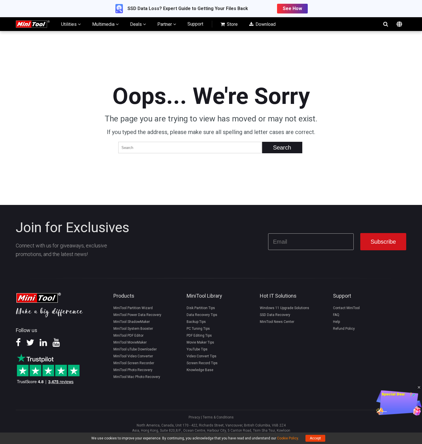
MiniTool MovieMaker (130, 342)
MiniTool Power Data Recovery (137, 315)
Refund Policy (344, 329)
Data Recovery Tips (202, 315)
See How (292, 8)
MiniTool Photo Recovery (132, 370)
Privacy (194, 417)
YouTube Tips (197, 349)
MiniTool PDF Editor (128, 336)
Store (232, 24)
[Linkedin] (43, 344)
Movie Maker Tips (200, 342)
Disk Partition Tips (201, 308)
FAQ (336, 315)
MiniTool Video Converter (133, 356)
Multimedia (104, 24)
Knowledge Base (200, 370)
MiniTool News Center (277, 322)
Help (336, 322)
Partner (165, 24)
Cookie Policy (287, 438)
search (385, 24)
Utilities (69, 24)
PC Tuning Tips (198, 329)
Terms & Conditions (218, 417)
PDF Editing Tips (199, 336)
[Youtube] (56, 344)
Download (265, 24)
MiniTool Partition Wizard (133, 308)
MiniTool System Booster (133, 329)
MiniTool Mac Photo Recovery (136, 377)
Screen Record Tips (202, 363)
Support (195, 24)
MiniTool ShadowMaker (131, 322)
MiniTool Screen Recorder (133, 363)
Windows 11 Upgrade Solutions (284, 308)
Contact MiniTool (346, 308)
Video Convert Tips (201, 356)
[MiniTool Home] (33, 23)
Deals (136, 24)
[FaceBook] (18, 344)
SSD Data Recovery (275, 315)
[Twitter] (30, 344)
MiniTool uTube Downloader (135, 349)
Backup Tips (196, 322)
